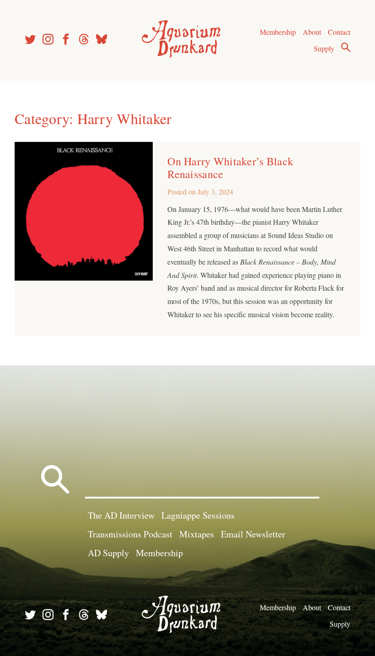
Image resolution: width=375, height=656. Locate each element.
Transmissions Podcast (130, 534)
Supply (324, 48)
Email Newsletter (253, 534)
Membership (278, 32)
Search (345, 47)
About (312, 32)
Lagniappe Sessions (198, 515)
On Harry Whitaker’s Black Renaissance (230, 167)
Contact (339, 32)
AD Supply (108, 553)
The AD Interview (121, 515)
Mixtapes (196, 534)
